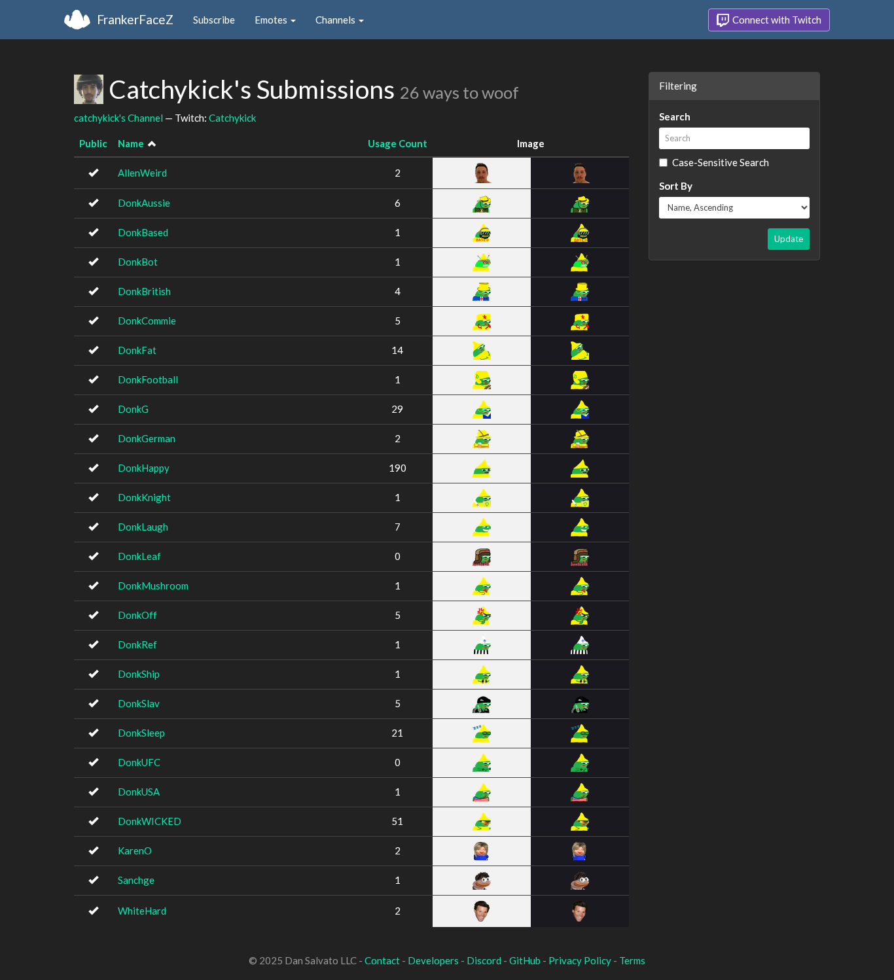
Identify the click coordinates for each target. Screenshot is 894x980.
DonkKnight (144, 497)
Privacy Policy (579, 960)
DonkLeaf (139, 556)
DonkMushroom (153, 585)
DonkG (133, 409)
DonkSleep (141, 733)
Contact (382, 960)
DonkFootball (148, 379)
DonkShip (139, 674)
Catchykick (232, 118)
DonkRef (137, 644)
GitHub (525, 960)
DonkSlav (139, 703)
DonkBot (138, 262)
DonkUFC (139, 762)
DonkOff (137, 615)
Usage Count (397, 143)
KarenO (135, 850)
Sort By (675, 186)
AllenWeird (142, 173)
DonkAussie (144, 203)
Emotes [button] (272, 20)
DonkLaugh (143, 527)
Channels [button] (336, 20)
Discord (484, 960)
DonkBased (143, 232)
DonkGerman (146, 438)
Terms (632, 960)
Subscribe (214, 20)
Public (93, 143)
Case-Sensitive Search (720, 162)
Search (674, 116)
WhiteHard (142, 911)
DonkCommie (147, 320)
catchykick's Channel (118, 118)
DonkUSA (139, 791)
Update (788, 239)
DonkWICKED (149, 821)
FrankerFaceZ (135, 19)
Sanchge (136, 880)
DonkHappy (144, 468)
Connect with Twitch (775, 20)
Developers (433, 960)
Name (131, 143)
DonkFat (137, 350)
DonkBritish (144, 291)
